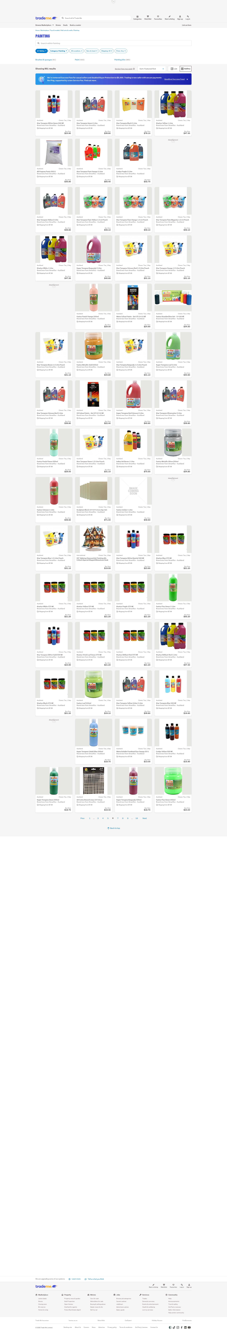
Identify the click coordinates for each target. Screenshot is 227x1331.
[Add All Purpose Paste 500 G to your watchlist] (69, 142)
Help (169, 1299)
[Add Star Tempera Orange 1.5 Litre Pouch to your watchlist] (188, 238)
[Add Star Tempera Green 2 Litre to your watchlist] (108, 93)
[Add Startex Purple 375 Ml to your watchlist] (148, 577)
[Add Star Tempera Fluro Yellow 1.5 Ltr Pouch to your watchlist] (108, 190)
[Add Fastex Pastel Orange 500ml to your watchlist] (108, 287)
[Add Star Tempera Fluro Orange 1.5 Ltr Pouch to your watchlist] (148, 190)
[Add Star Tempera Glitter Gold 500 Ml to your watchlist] (69, 625)
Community (172, 1295)
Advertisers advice (122, 1307)
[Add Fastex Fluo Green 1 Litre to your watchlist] (188, 577)
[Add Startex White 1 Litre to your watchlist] (69, 238)
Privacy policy (112, 1327)
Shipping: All (106, 51)
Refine (42, 51)
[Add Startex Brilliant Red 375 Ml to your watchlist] (148, 625)
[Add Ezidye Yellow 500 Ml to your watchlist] (188, 722)
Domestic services (148, 1301)
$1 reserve (41, 1307)
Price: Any (120, 51)
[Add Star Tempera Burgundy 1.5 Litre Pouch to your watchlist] (148, 335)
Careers (86, 1327)
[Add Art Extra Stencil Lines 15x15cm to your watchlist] (108, 770)
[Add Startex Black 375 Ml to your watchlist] (69, 673)
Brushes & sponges (45, 59)
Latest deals (42, 1299)
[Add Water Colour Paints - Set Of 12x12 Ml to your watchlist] (148, 287)
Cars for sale (94, 1299)
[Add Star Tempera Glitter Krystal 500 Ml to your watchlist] (148, 528)
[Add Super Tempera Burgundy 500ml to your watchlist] (148, 770)
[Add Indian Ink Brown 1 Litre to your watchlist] (148, 432)
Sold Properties (69, 1301)
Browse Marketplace (43, 25)
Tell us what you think (95, 1279)
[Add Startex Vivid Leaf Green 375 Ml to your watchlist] (108, 625)
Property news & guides (72, 1299)
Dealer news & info (96, 1307)
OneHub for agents (70, 1307)
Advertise (101, 1327)
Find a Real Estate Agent (72, 1310)
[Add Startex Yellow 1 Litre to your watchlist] (188, 93)
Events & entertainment (150, 1304)
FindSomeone (187, 1320)
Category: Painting (57, 51)
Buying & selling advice (97, 1304)
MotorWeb (101, 1320)
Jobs (118, 1295)
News (94, 1327)
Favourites (173, 1287)
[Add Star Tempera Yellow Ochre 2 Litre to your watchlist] (148, 673)
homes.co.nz (73, 1320)
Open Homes (68, 1304)
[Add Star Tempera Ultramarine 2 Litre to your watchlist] (188, 383)
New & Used (91, 51)
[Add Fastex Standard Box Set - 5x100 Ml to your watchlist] (188, 287)
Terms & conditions (125, 1327)
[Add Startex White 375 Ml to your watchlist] (69, 577)
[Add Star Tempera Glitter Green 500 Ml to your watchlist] (69, 93)
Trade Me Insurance (42, 1320)
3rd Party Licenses (174, 1307)
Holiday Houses (157, 1320)
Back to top (115, 828)
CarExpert (128, 1320)
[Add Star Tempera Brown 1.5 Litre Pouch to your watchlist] (69, 335)
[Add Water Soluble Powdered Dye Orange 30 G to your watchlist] (148, 722)
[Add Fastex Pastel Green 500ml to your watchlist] (69, 432)
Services (145, 1295)
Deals (65, 25)
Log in (188, 19)
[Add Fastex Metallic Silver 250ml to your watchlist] (188, 432)
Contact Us (154, 1327)
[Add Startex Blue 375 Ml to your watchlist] (188, 528)
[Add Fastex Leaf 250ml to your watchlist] (108, 673)
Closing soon (42, 1304)
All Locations (76, 51)
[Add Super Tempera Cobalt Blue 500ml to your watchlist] (108, 722)
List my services (147, 1310)
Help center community (176, 1313)
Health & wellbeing (148, 1307)
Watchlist (164, 1287)
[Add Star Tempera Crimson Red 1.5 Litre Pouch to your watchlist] (148, 238)
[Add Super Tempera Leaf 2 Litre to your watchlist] (188, 335)
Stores (58, 25)
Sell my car (94, 1310)
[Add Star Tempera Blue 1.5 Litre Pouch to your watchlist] (69, 528)
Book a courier (75, 25)
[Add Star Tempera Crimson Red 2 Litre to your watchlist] (69, 383)
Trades (144, 1299)
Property (67, 1295)
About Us (78, 1327)
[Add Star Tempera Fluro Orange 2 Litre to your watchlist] (108, 142)
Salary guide (120, 1310)
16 (136, 818)
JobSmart (119, 1304)
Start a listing (153, 1287)
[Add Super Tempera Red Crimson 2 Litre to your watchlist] (148, 383)
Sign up (180, 19)
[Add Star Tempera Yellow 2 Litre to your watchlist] (69, 190)
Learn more (76, 1279)
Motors (93, 1295)
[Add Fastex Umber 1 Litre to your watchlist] (148, 480)
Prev (82, 818)
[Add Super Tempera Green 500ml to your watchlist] (69, 770)
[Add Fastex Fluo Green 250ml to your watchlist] (188, 770)
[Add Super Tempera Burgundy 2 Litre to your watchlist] (108, 238)
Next (145, 818)
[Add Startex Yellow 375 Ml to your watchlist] (108, 577)
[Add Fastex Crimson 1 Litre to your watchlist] (69, 480)
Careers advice (121, 1301)
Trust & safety (173, 1304)
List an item (186, 25)
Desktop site (68, 1327)
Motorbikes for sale (96, 1301)
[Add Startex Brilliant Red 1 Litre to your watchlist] (188, 625)
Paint (79, 59)
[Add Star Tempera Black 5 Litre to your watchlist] (148, 93)
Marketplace (43, 1295)
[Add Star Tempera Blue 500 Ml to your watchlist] (188, 673)
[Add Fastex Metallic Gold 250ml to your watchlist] (108, 335)
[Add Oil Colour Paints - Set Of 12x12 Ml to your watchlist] (108, 383)
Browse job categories (123, 1299)
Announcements (173, 1301)
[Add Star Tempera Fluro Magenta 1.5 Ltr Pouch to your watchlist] (188, 190)
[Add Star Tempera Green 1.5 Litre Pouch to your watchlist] (108, 432)
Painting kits (122, 59)
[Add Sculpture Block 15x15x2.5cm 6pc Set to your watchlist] (108, 480)
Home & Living (43, 1310)
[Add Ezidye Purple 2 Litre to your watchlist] (148, 142)
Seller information (174, 1310)
